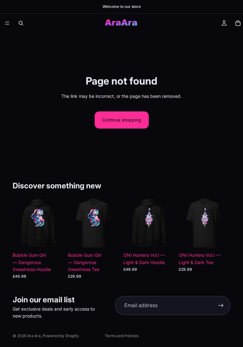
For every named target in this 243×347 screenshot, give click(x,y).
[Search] (21, 23)
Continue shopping (121, 120)
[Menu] (7, 23)
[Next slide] (113, 223)
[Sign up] (220, 305)
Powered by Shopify (61, 335)
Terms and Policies (122, 335)
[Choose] (54, 239)
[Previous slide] (75, 223)
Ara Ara (34, 335)
